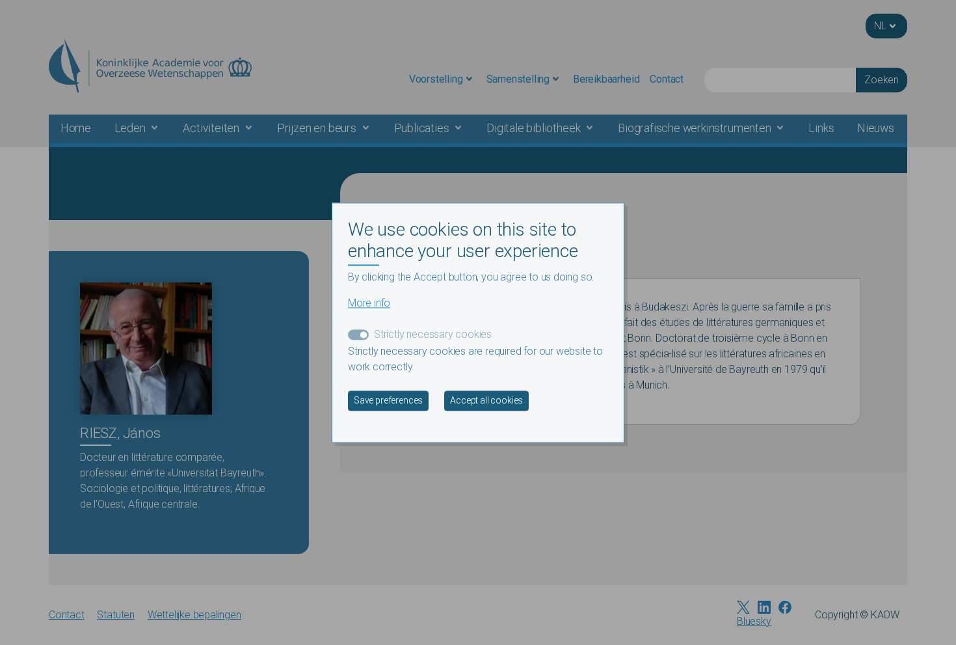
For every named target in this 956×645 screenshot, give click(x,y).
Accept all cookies (486, 400)
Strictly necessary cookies (433, 334)
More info (369, 303)
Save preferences (388, 400)
